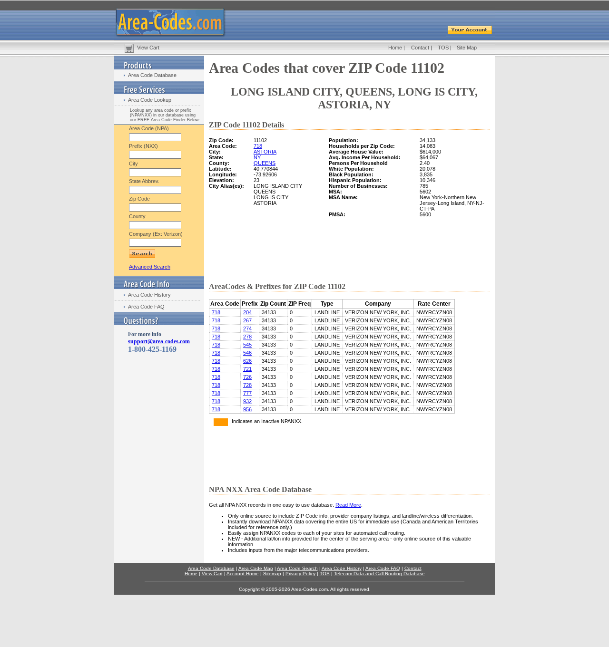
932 (247, 401)
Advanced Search (149, 267)
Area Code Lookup (149, 100)
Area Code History (149, 295)
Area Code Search (297, 568)
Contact (420, 47)
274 (247, 328)
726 (247, 377)
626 (247, 361)
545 (247, 345)
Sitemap (272, 573)
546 (247, 353)
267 (247, 320)
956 (247, 409)
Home (395, 47)
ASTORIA (265, 152)
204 (247, 312)
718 (258, 146)
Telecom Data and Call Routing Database (379, 573)
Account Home (242, 573)
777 (247, 393)
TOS (443, 47)
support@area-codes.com (159, 341)
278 (247, 336)
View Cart (148, 47)
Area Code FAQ (146, 306)
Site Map (467, 47)
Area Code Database (152, 75)
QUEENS (264, 163)
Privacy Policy (300, 573)
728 (247, 385)
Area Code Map (255, 568)
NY (257, 157)
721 (247, 369)
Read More (348, 505)
